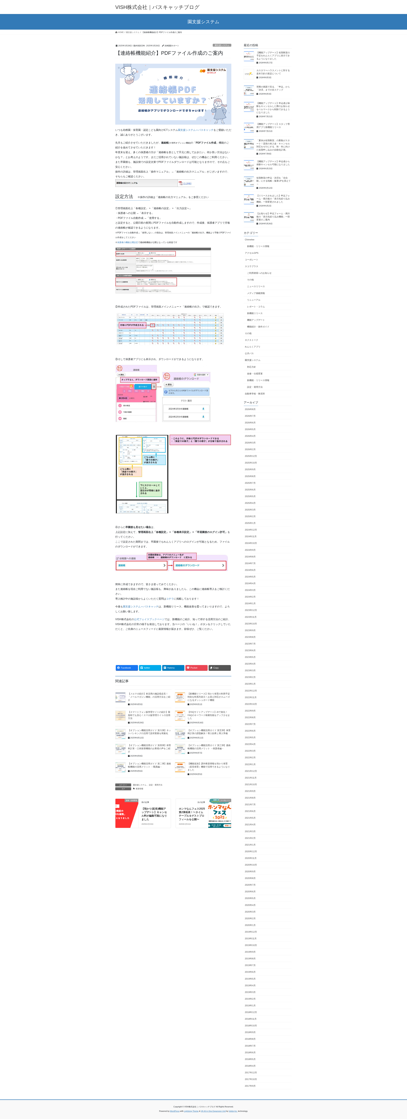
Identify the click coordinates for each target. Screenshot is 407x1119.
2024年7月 (250, 563)
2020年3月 (250, 911)
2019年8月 (250, 958)
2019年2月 (250, 999)
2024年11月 (251, 536)
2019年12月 (251, 932)
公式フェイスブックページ (149, 619)
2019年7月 (250, 965)
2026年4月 (250, 436)
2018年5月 (250, 1059)
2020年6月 (250, 891)
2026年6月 (250, 422)
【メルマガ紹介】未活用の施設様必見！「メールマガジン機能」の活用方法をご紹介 (149, 696)
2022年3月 (250, 751)
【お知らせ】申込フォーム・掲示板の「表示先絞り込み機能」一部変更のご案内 (273, 216)
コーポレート (251, 259)
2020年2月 (250, 918)
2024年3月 (250, 590)
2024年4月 (250, 583)
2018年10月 (251, 1025)
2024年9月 (250, 550)
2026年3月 (250, 442)
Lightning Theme (191, 1111)
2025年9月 (250, 469)
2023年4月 (250, 663)
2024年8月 (250, 556)
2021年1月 (250, 844)
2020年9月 (250, 871)
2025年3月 (250, 509)
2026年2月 (250, 449)
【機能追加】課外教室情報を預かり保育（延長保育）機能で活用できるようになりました (209, 766)
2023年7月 (250, 643)
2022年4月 (250, 744)
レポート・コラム (256, 306)
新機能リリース (255, 313)
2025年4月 (250, 503)
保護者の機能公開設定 (127, 242)
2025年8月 (250, 476)
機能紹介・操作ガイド (258, 326)
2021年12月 (251, 771)
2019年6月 (250, 972)
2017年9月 (250, 1086)
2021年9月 (250, 791)
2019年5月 (250, 978)
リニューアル (253, 300)
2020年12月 (251, 851)
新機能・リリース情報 (258, 246)
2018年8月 (250, 1039)
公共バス (249, 353)
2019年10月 (251, 945)
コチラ (170, 598)
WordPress (174, 1111)
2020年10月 (251, 865)
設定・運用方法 (155, 785)
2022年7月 (250, 724)
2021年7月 (250, 804)
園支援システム (222, 45)
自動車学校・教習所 (255, 393)
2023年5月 (250, 657)
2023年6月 (250, 650)
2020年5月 (250, 898)
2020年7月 (250, 885)
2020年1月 (250, 925)
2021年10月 (251, 784)
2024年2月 (250, 596)
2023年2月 (250, 677)
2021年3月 (250, 831)
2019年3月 (250, 992)
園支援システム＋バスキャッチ (196, 130)
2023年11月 (251, 617)
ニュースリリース (256, 286)
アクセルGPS (251, 253)
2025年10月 (251, 462)
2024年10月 (251, 543)
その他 (250, 279)
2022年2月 (250, 757)
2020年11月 (251, 858)
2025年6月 (250, 489)
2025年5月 (250, 496)
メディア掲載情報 (256, 293)
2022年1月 (250, 764)
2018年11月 (251, 1019)
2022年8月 (250, 717)
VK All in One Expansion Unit (213, 1111)
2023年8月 (250, 637)
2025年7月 (250, 483)
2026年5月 (250, 429)
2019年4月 (250, 985)
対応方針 (251, 367)
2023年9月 (250, 630)
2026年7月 (250, 416)
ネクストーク (251, 340)
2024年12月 (251, 529)
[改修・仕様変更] (126, 804)
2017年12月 (251, 1072)
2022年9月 (250, 710)
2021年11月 (251, 777)
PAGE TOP (395, 1082)
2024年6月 (250, 570)
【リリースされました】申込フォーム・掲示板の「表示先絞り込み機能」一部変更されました (273, 198)
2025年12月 (251, 456)
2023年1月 (250, 684)
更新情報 (139, 789)
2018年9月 (250, 1032)
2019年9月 (250, 952)
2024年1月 (250, 603)
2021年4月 (250, 824)
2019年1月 (250, 1005)
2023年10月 (251, 623)
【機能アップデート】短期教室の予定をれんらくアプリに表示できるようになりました (273, 55)
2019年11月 (251, 938)
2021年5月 (250, 818)
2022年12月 (251, 690)
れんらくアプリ (252, 346)
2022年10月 (251, 704)
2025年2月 (250, 516)
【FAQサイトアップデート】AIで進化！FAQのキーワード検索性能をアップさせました (209, 715)
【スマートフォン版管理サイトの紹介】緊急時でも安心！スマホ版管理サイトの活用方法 (149, 715)
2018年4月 (250, 1066)
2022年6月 (250, 730)
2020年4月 (250, 905)
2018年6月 (250, 1052)
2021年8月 (250, 798)
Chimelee (249, 239)
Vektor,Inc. (233, 1111)
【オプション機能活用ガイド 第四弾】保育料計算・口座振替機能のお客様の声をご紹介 (149, 748)
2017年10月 (251, 1079)
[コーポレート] (219, 804)
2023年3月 (250, 670)
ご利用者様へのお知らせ (259, 273)
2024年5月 (250, 576)
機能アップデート (256, 320)
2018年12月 (251, 1012)
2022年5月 (250, 737)
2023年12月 (251, 610)
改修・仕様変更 (255, 373)
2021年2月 (250, 838)
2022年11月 (251, 697)
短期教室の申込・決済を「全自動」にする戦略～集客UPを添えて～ (273, 181)
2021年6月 (250, 811)
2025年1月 (250, 523)
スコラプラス (251, 266)
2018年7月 (250, 1046)
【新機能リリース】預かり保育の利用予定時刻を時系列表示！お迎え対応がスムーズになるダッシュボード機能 (209, 696)
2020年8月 (250, 878)
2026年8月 (250, 409)
